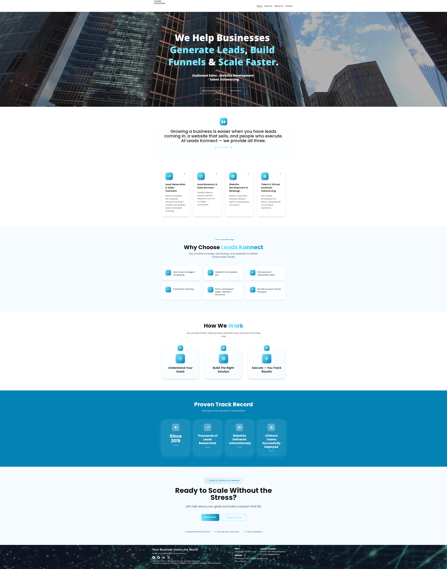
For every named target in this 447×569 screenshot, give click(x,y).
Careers (289, 6)
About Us (278, 6)
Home (259, 6)
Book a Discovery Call (211, 90)
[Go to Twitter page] (168, 557)
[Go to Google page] (158, 557)
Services (268, 6)
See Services (235, 90)
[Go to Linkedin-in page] (163, 557)
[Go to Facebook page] (153, 557)
